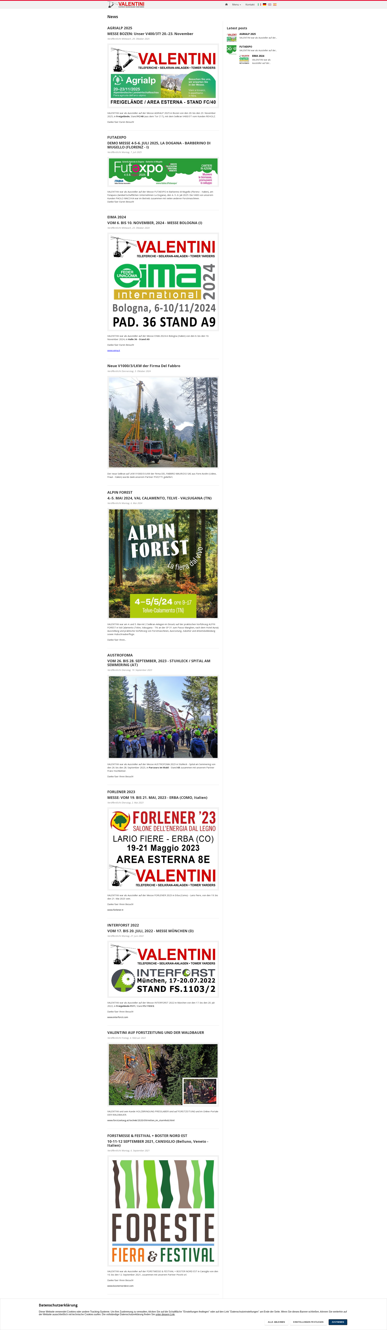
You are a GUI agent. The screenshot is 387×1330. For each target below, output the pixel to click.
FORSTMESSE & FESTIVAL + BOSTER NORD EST (147, 1135)
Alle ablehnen (276, 1322)
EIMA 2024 (116, 216)
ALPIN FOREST (120, 492)
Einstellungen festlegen (308, 1322)
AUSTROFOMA (120, 655)
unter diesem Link (165, 1314)
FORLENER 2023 (121, 791)
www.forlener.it (115, 909)
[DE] (264, 4)
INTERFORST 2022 (123, 925)
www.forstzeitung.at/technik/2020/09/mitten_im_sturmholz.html (140, 1120)
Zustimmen (338, 1322)
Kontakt (250, 4)
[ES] (274, 4)
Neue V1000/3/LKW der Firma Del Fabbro (143, 365)
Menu (235, 4)
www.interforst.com (117, 1017)
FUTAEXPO (116, 137)
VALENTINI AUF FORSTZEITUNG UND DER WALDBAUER (155, 1032)
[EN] (269, 4)
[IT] (259, 4)
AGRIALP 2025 (119, 27)
